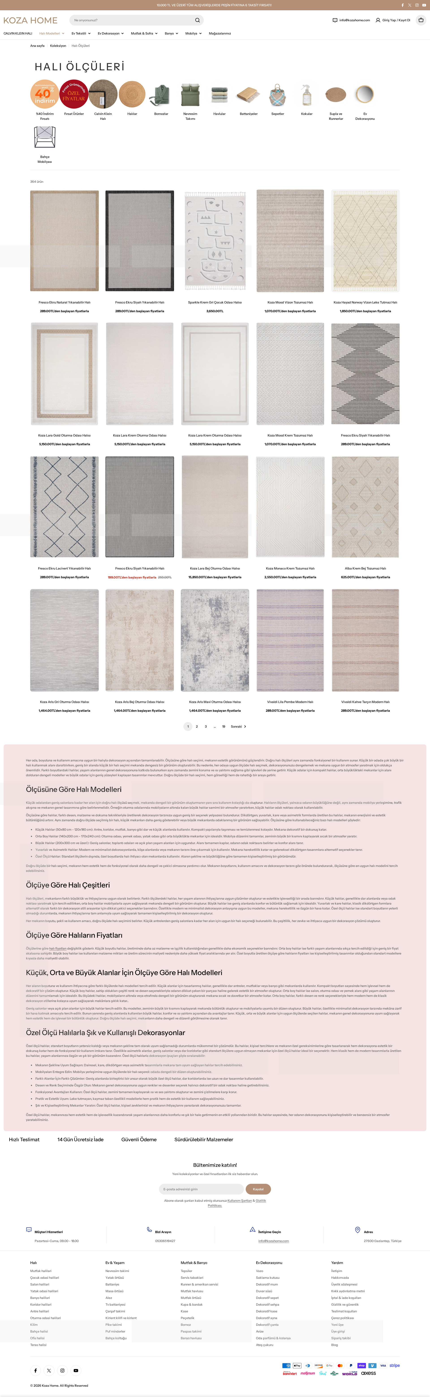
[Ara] (197, 20)
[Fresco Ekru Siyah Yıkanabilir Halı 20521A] (139, 507)
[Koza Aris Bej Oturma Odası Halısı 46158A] (139, 640)
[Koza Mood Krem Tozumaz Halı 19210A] (290, 373)
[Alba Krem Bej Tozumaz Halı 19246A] (365, 507)
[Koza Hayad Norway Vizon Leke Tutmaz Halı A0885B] (365, 240)
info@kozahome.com (273, 1241)
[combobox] (136, 20)
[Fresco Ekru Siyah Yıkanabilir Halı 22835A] (365, 373)
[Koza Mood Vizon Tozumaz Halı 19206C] (290, 240)
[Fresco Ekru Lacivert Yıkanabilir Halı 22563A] (64, 507)
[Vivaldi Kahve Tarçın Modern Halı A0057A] (365, 640)
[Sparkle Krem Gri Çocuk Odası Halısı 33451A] (215, 240)
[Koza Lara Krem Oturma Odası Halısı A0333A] (139, 373)
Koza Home (50, 1386)
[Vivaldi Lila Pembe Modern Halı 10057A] (290, 640)
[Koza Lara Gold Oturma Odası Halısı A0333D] (64, 373)
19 (223, 726)
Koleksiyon (58, 46)
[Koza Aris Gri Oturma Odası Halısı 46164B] (64, 640)
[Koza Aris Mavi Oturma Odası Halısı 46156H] (215, 640)
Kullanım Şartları (240, 1201)
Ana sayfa (37, 46)
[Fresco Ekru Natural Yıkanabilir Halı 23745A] (64, 240)
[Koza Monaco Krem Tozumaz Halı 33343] (290, 507)
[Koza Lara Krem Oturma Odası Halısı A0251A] (215, 373)
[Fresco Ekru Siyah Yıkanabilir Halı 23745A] (139, 240)
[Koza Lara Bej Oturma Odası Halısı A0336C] (215, 507)
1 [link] (188, 726)
